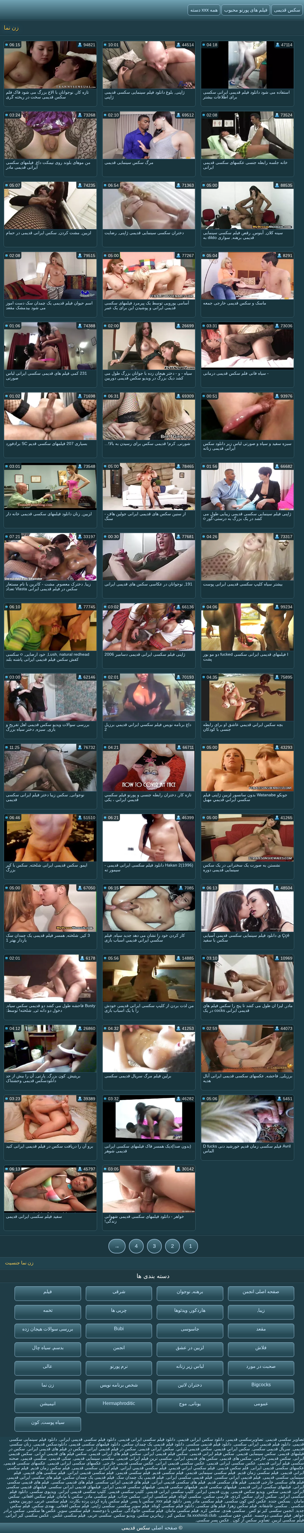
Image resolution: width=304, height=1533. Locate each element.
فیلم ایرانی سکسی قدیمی (95, 1467)
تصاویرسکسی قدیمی (244, 1439)
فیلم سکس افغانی (38, 1496)
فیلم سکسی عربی (51, 1501)
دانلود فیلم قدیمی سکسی (208, 1444)
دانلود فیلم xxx (169, 1501)
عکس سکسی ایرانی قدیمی (231, 1463)
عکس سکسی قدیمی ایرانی (180, 1463)
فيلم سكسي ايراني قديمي (192, 1467)
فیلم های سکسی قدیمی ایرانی (178, 1482)
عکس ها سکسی (41, 1510)
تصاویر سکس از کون (251, 1520)
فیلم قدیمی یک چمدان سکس (88, 1477)
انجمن (119, 1347)
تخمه (48, 1310)
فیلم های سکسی (211, 1505)
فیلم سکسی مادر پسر (203, 1501)
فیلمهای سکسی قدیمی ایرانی (129, 1486)
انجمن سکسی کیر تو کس (271, 1510)
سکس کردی (242, 1496)
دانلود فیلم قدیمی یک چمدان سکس (153, 1444)
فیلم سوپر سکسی (133, 1505)
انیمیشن (48, 1403)
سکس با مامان (70, 1496)
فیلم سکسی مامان (182, 1510)
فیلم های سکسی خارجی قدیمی (276, 1482)
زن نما (48, 1384)
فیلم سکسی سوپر (74, 1510)
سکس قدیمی (287, 9)
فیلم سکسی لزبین (288, 1520)
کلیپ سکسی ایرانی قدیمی (170, 1491)
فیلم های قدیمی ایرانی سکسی (122, 1482)
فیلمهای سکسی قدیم (218, 1486)
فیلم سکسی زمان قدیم (258, 1472)
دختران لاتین (190, 1384)
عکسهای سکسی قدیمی (24, 1463)
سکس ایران (266, 1496)
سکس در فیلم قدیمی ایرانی (111, 1448)
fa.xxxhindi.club (202, 1515)
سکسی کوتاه (189, 1496)
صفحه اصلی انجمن (261, 1291)
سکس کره (210, 1510)
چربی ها (119, 1310)
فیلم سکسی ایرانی (159, 1496)
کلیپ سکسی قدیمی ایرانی (82, 1491)
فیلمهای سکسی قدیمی (177, 1486)
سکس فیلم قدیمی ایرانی (165, 1453)
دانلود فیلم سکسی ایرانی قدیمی (146, 1439)
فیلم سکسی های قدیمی (44, 1472)
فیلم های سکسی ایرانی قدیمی (34, 1477)
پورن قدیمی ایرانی (212, 1491)
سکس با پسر (142, 1501)
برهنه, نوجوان (190, 1291)
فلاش (261, 1347)
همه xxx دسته (204, 9)
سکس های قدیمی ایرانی (196, 1458)
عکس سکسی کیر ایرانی (27, 1515)
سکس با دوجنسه (107, 1510)
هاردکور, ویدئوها (189, 1310)
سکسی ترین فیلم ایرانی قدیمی (144, 1458)
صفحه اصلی (164, 1528)
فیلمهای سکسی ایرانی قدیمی (265, 1486)
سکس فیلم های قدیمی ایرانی (61, 1453)
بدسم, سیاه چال (48, 1347)
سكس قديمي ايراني (194, 1448)
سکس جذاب (129, 1496)
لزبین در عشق (190, 1347)
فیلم (47, 1291)
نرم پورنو (119, 1366)
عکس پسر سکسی (213, 1520)
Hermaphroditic (119, 1403)
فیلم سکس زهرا (242, 1505)
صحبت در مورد (261, 1366)
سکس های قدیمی (235, 1458)
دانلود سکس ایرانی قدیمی (201, 1439)
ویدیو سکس (124, 1515)
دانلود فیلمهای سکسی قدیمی (94, 1444)
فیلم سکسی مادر (100, 1496)
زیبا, (261, 1310)
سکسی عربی (100, 1515)
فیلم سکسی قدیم (168, 1472)
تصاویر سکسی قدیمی (285, 1439)
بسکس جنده (279, 1501)
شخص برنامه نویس (119, 1384)
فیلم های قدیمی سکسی (72, 1482)
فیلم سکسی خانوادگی (144, 1510)
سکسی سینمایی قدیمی (93, 1458)
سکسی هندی (233, 1510)
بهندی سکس (43, 1505)
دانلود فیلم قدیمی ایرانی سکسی (262, 1444)
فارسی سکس (216, 1496)
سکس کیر (175, 1515)
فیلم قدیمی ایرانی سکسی (238, 1477)
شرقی (119, 1291)
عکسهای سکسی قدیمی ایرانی (277, 1467)
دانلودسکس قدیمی (50, 1444)
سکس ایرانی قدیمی (156, 1448)
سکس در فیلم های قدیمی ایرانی (55, 1448)
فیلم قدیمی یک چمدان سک (140, 1477)
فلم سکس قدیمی (232, 1467)
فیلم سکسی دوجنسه (273, 1515)
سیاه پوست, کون (47, 1422)
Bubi (119, 1328)
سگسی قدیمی (34, 1458)
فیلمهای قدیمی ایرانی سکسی (75, 1486)
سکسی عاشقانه (273, 1505)
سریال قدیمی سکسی (271, 1448)
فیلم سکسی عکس (68, 1515)
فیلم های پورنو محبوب (245, 9)
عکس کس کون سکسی (245, 1501)
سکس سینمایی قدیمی (256, 1453)
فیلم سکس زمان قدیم (50, 1467)
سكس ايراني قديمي (232, 1448)
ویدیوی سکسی (43, 1491)
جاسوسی (190, 1328)
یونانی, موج (190, 1403)
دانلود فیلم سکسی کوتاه (173, 1505)
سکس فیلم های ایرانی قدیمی (115, 1453)
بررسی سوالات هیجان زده (47, 1328)
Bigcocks (261, 1384)
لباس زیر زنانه (190, 1366)
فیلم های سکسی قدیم (227, 1482)
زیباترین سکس (150, 1515)
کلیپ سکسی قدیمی (126, 1491)
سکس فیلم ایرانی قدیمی (212, 1453)
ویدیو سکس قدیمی (248, 1491)
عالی (48, 1366)
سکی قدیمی (60, 1458)
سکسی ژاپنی (103, 1505)
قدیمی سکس (279, 1491)
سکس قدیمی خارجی (272, 1458)
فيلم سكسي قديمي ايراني (144, 1467)
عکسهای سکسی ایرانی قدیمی (74, 1463)
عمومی (261, 1403)
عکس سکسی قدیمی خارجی (128, 1463)
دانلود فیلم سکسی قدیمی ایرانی (87, 1439)
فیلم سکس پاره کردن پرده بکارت (99, 1501)
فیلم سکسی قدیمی (133, 1472)
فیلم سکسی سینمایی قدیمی (210, 1472)
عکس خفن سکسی (235, 1515)
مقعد (261, 1328)
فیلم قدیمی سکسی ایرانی (189, 1477)
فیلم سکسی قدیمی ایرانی (91, 1472)
